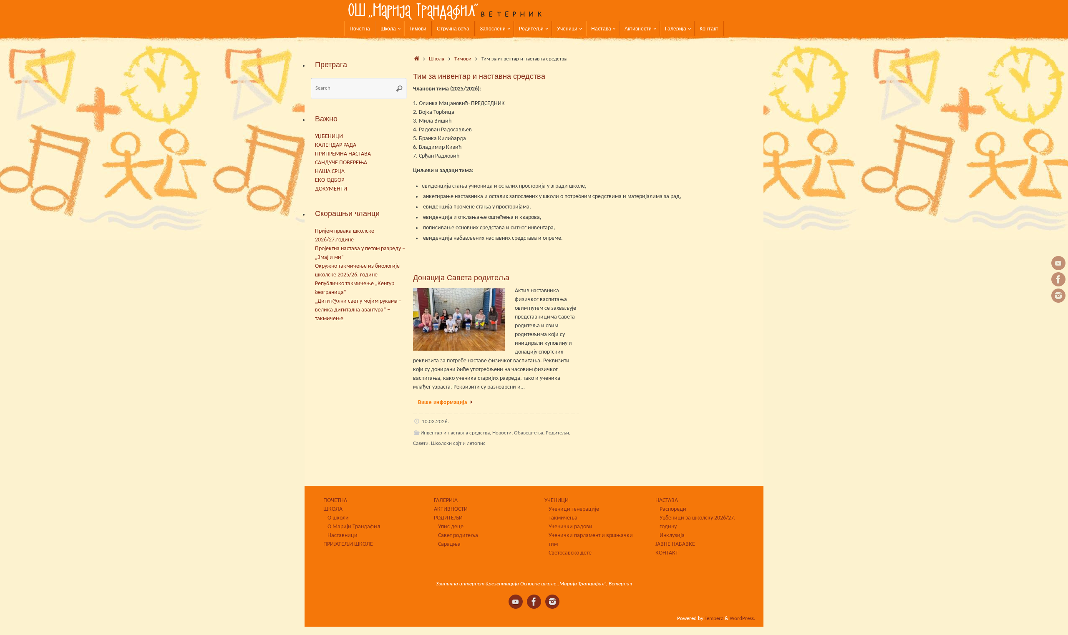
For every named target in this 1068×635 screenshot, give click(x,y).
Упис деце (450, 527)
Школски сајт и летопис (458, 443)
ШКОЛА (333, 509)
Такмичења (563, 518)
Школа (436, 59)
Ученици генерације (574, 509)
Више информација (442, 402)
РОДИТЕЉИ (448, 518)
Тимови (462, 59)
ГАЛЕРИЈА (446, 500)
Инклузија (672, 535)
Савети (420, 443)
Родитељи (557, 433)
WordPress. (742, 618)
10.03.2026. (435, 421)
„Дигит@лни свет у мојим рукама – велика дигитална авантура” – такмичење (358, 310)
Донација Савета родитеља (461, 278)
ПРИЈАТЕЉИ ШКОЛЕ (348, 544)
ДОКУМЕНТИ (331, 189)
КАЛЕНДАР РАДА (335, 145)
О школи (338, 518)
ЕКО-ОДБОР (329, 180)
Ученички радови (570, 527)
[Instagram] (1058, 296)
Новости (501, 433)
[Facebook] (1058, 279)
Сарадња (449, 544)
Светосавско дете (570, 553)
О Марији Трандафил (353, 527)
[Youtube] (1058, 263)
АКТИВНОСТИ (451, 509)
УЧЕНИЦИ (556, 500)
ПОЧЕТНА (335, 500)
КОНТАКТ (666, 553)
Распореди (673, 509)
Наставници (342, 535)
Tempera (714, 618)
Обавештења (528, 433)
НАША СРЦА (330, 171)
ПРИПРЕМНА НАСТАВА (343, 154)
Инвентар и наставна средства (455, 433)
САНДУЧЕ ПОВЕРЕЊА (341, 163)
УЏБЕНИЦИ (329, 136)
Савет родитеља (458, 535)
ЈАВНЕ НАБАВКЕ (675, 544)
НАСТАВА (666, 500)
